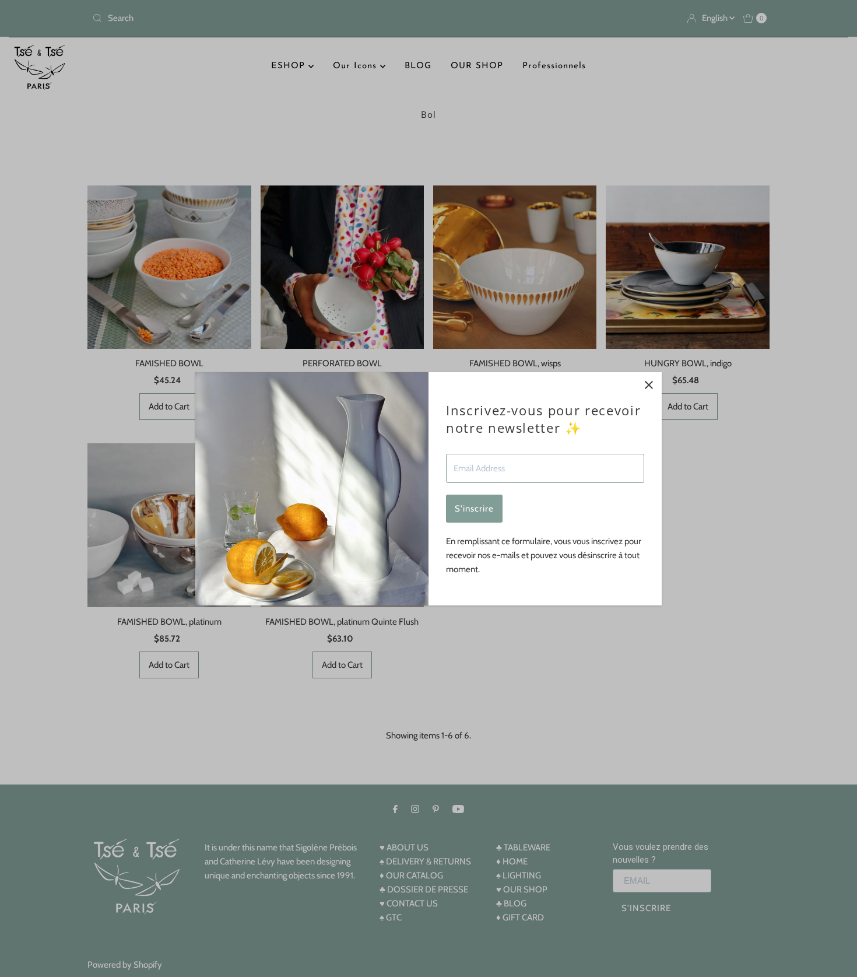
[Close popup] (648, 385)
